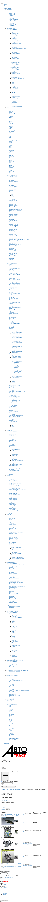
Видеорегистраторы (16, 449)
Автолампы (11, 478)
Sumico (10, 147)
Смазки (10, 211)
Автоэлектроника (12, 446)
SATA (13, 639)
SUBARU (11, 167)
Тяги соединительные (13, 411)
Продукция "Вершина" (13, 205)
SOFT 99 (11, 722)
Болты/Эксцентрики (13, 287)
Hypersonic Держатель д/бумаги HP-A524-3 (28, 815)
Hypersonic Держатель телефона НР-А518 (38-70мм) (28, 867)
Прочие (13, 426)
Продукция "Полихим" (13, 206)
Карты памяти (14, 456)
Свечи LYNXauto (12, 691)
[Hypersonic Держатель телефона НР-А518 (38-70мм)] (12, 864)
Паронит (13, 382)
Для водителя (12, 518)
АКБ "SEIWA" (11, 27)
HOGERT (13, 627)
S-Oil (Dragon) (12, 130)
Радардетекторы (15, 454)
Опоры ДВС (11, 269)
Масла (11, 108)
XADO (10, 152)
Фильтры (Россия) (14, 396)
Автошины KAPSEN (15, 70)
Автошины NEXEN (15, 36)
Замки (13, 548)
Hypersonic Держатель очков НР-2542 (27, 821)
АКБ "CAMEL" (11, 25)
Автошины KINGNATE (16, 74)
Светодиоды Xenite (13, 497)
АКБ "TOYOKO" (12, 13)
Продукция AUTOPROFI (14, 528)
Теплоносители (12, 667)
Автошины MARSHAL (16, 46)
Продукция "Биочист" (13, 243)
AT (12, 635)
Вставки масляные (17, 336)
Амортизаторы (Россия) (14, 394)
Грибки (13, 83)
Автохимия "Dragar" (13, 236)
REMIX (11, 717)
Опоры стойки (12, 271)
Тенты (10, 520)
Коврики (11, 522)
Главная (3, 789)
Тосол (11, 666)
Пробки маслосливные (13, 574)
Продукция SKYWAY (13, 602)
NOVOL (10, 715)
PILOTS (10, 128)
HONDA (11, 161)
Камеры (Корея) (15, 88)
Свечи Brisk (11, 686)
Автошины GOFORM (16, 65)
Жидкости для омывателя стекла (15, 210)
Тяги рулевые (14, 281)
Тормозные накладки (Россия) (15, 389)
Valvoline (10, 151)
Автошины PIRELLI (15, 59)
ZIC (9, 154)
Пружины (14, 309)
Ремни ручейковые (18, 372)
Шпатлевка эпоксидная (13, 740)
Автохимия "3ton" (12, 191)
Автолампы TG (12, 506)
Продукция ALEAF (12, 249)
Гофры (10, 592)
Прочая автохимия (13, 208)
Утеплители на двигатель (14, 581)
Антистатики (11, 591)
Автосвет (11, 476)
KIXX (10, 135)
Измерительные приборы (14, 585)
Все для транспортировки (14, 579)
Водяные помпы (12, 311)
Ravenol (10, 143)
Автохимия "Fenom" (13, 216)
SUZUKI (10, 169)
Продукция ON (12, 595)
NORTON (11, 713)
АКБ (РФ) (11, 15)
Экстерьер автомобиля (13, 540)
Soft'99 (13, 196)
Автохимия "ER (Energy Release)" (16, 218)
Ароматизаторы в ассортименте (15, 609)
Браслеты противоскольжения (18, 558)
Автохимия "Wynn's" (13, 187)
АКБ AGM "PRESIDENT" (14, 19)
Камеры (13, 450)
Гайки (13, 82)
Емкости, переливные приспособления (17, 586)
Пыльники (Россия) (13, 387)
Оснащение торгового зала (14, 671)
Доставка (4, 888)
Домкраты (11, 568)
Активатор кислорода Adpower (15, 260)
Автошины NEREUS (16, 63)
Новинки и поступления (11, 701)
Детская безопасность (16, 547)
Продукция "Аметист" (13, 240)
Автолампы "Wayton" (13, 499)
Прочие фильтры (15, 352)
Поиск (8, 786)
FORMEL (11, 711)
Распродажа (6, 5)
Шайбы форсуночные (13, 414)
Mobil (10, 137)
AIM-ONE (11, 123)
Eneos (10, 132)
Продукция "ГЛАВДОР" (13, 593)
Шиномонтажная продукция (14, 76)
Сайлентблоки (14, 279)
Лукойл (10, 157)
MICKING (11, 116)
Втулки (11, 265)
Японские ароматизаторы (14, 607)
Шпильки (13, 97)
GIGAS (10, 115)
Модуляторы (14, 453)
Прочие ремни (17, 373)
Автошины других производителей (19, 49)
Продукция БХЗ (15, 98)
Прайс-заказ (26, 2)
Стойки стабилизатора (13, 285)
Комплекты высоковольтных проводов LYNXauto (19, 690)
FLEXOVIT (11, 709)
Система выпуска (12, 412)
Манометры (14, 92)
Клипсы (14, 649)
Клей (13, 89)
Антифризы (14, 663)
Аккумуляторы (9, 10)
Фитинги (10, 427)
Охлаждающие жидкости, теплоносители (14, 661)
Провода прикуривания (14, 576)
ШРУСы (10, 409)
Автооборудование (14, 588)
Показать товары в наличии (8, 802)
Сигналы (14, 551)
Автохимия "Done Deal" (13, 214)
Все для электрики (13, 466)
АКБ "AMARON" (12, 22)
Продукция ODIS (12, 255)
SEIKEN (13, 424)
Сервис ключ (14, 640)
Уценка (5, 7)
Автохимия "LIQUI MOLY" (14, 224)
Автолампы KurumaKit (13, 510)
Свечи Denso (11, 678)
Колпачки (13, 91)
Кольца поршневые (13, 429)
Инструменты (14, 614)
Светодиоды (11, 502)
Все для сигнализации (16, 553)
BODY (11, 707)
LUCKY (11, 725)
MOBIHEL (11, 727)
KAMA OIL (11, 156)
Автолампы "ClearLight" (14, 485)
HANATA (10, 117)
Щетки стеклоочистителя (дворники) (16, 565)
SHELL (10, 145)
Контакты (4, 897)
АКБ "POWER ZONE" (13, 17)
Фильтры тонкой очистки (16, 404)
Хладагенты (11, 254)
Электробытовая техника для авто (16, 590)
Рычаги (11, 276)
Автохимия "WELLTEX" (13, 186)
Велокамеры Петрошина (17, 106)
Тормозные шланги (15, 377)
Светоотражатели (15, 556)
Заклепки (13, 646)
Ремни (17, 360)
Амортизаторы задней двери (15, 307)
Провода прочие (12, 698)
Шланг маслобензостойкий (17, 379)
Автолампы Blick (12, 508)
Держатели (11, 519)
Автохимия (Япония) (13, 192)
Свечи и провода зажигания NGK (16, 681)
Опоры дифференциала (14, 419)
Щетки (10, 436)
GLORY (10, 732)
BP (9, 122)
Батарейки (11, 474)
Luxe (10, 136)
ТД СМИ (13, 642)
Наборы (13, 93)
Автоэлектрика (11, 431)
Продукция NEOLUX (13, 253)
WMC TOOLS (14, 634)
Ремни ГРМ (16, 363)
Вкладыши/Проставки (13, 299)
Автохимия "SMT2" (13, 227)
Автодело (14, 619)
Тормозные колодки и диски (14, 324)
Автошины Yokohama (16, 56)
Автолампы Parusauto (13, 495)
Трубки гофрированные (14, 470)
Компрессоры (12, 600)
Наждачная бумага (13, 736)
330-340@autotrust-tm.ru (8, 877)
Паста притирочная (13, 238)
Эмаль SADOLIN (12, 739)
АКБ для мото (12, 14)
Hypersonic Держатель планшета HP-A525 (27, 832)
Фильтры (14, 329)
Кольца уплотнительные (16, 356)
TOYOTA (11, 171)
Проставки (11, 420)
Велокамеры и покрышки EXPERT (18, 100)
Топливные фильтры (17, 341)
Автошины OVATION (16, 54)
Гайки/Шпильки (12, 295)
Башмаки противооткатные (17, 557)
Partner (13, 625)
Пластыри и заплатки (16, 94)
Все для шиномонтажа (16, 81)
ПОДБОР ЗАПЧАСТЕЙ (10, 2)
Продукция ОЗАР (15, 458)
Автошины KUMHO (15, 34)
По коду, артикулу (14, 771)
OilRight (10, 142)
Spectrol (10, 146)
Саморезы (14, 652)
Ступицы (11, 410)
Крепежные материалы (14, 644)
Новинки (5, 4)
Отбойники (11, 303)
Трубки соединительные (14, 326)
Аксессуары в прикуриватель (17, 460)
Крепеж (13, 651)
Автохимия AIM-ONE (13, 235)
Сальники (17, 375)
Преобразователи (12, 441)
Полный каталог (8, 789)
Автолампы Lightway (13, 498)
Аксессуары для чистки (13, 535)
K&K (12, 422)
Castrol (10, 125)
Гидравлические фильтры (17, 351)
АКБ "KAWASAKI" (12, 20)
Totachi (11, 149)
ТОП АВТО (11, 672)
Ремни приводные (17, 365)
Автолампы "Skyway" (14, 494)
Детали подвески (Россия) (14, 385)
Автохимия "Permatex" (13, 225)
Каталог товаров (7, 8)
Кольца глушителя (12, 569)
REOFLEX (11, 719)
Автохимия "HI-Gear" (13, 221)
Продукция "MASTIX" (13, 182)
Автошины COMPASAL (16, 51)
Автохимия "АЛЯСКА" (13, 200)
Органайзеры (11, 527)
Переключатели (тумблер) (14, 468)
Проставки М (14, 105)
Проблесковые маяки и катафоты (16, 473)
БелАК (13, 631)
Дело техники (17, 617)
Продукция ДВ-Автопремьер (15, 530)
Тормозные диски (12, 407)
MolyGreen (14, 139)
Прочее (14, 301)
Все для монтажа (15, 462)
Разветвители (14, 455)
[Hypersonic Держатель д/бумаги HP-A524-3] (11, 814)
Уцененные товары (10, 700)
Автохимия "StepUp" (13, 230)
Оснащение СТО (12, 674)
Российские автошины (16, 44)
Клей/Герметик (12, 202)
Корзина (3, 764)
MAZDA (10, 162)
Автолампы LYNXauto (13, 512)
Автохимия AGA (12, 257)
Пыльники (14, 292)
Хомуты (14, 656)
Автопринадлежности (11, 563)
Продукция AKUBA (13, 533)
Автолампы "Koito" (14, 487)
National (10, 141)
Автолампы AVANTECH (13, 504)
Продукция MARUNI (16, 96)
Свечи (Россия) (12, 688)
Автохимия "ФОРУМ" (13, 241)
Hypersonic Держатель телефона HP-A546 (27, 857)
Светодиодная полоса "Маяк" (15, 483)
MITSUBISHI (11, 164)
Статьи (3, 895)
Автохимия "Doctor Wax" (14, 213)
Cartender (11, 126)
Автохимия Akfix (12, 204)
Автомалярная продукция (11, 703)
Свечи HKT (11, 683)
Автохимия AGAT (12, 259)
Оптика (10, 513)
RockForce (14, 630)
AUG (12, 194)
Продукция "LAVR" (12, 245)
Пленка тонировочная (13, 559)
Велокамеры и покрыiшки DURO (18, 78)
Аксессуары (11, 515)
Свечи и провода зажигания (12, 676)
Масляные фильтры (17, 331)
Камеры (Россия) (15, 87)
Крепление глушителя (13, 417)
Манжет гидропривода (16, 358)
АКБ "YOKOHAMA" (12, 12)
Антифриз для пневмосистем (15, 669)
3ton (10, 118)
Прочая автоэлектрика (13, 465)
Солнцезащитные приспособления (16, 532)
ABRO (10, 120)
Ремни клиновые (19, 369)
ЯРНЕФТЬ (11, 133)
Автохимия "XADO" (13, 189)
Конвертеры (14, 451)
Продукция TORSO (13, 537)
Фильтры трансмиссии (17, 349)
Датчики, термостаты (13, 314)
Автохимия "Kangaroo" (13, 179)
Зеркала (10, 517)
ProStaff (13, 199)
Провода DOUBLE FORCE (14, 695)
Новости (4, 894)
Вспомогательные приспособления (16, 583)
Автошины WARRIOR (16, 61)
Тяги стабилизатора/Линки (14, 284)
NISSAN (11, 166)
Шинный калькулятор (19, 2)
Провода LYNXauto (13, 693)
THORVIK (13, 632)
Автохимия (11, 174)
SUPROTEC (11, 110)
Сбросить (3, 809)
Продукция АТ (12, 597)
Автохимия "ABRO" (14, 177)
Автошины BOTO (15, 72)
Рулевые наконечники (14, 274)
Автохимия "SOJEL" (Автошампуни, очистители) (19, 239)
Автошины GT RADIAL (16, 41)
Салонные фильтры (17, 339)
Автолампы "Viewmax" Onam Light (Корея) (17, 489)
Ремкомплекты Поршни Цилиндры (16, 416)
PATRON (13, 636)
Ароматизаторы (9, 604)
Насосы (11, 571)
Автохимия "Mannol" (13, 223)
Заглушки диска (15, 103)
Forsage (13, 623)
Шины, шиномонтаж (11, 29)
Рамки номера (12, 577)
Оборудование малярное (14, 738)
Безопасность (12, 545)
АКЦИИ (31, 2)
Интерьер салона (12, 543)
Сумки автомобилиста (13, 561)
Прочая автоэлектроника (17, 464)
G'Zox (13, 195)
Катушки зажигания (13, 471)
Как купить (4, 887)
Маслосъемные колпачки (14, 316)
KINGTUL (13, 622)
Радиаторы (11, 312)
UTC (12, 198)
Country (10, 172)
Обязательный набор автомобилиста (19, 549)
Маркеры (11, 734)
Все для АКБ (11, 443)
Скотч (13, 654)
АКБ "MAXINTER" (12, 24)
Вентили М (14, 102)
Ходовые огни (12, 503)
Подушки (11, 290)
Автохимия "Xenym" (13, 234)
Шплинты (14, 658)
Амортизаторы (14, 305)
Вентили (13, 79)
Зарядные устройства (13, 438)
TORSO (10, 720)
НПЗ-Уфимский (12, 159)
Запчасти (11, 262)
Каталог (4, 884)
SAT (12, 425)
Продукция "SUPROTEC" (14, 184)
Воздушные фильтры (17, 334)
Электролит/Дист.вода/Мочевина (15, 209)
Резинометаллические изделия (15, 354)
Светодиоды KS (12, 509)
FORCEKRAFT (14, 626)
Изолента (13, 647)
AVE (10, 705)
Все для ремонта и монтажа (12, 612)
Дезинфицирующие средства (15, 244)
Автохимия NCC (12, 251)
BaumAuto (14, 628)
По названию (5, 771)
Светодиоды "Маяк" (13, 481)
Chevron (10, 127)
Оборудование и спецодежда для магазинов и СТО (17, 670)
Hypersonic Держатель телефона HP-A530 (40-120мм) (28, 845)
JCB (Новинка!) (15, 641)
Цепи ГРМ (16, 367)
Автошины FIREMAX (16, 68)
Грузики (14, 85)
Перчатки (11, 529)
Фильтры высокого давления (17, 344)
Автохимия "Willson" (13, 231)
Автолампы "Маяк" (13, 491)
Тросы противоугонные (16, 554)
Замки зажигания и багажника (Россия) (17, 391)
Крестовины (11, 297)
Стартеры (11, 432)
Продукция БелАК (12, 598)
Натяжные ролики (12, 318)
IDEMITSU (11, 111)
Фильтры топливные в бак (17, 347)
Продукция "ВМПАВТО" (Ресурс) (15, 247)
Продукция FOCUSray (13, 538)
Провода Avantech (12, 694)
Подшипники (11, 319)
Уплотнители (14, 383)
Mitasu (14, 113)
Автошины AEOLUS (15, 39)
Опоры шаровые (14, 267)
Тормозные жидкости (13, 233)
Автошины (11, 31)
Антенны (13, 448)
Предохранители (12, 434)
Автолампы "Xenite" (13, 500)
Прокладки (11, 321)
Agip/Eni (10, 121)
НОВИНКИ (4, 2)
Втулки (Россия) (12, 392)
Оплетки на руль (12, 525)
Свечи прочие (12, 696)
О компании (4, 893)
